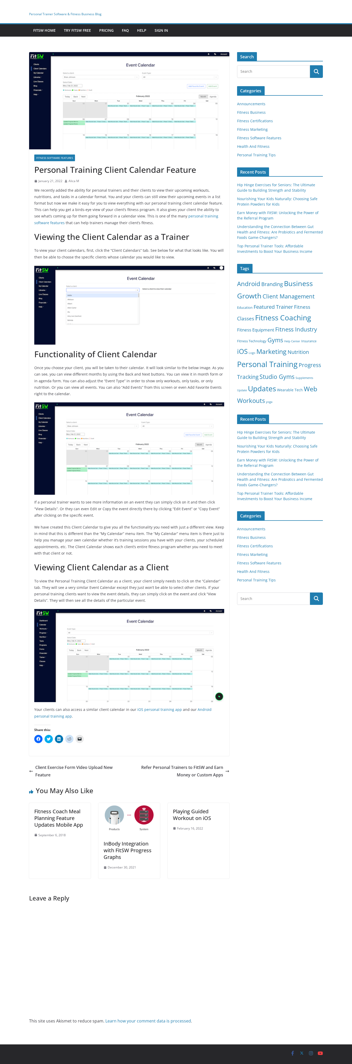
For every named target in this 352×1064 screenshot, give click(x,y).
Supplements (304, 378)
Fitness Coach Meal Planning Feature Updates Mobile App (58, 818)
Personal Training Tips (256, 154)
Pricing (106, 30)
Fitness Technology (251, 341)
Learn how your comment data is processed (148, 1021)
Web (310, 388)
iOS (242, 351)
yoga (269, 402)
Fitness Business (251, 112)
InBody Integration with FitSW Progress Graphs (128, 850)
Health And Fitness (253, 146)
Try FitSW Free (77, 30)
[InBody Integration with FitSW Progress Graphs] (129, 806)
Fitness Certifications (255, 120)
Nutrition (298, 351)
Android (248, 283)
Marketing (271, 351)
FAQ (125, 30)
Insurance (308, 341)
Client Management (289, 296)
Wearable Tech (290, 389)
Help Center (292, 341)
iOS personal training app (159, 709)
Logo (252, 353)
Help (141, 30)
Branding (272, 284)
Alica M (74, 181)
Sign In (161, 30)
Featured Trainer (273, 306)
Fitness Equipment (255, 330)
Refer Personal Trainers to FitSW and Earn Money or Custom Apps (182, 771)
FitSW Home (44, 30)
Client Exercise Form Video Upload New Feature (74, 771)
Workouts (251, 400)
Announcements (251, 103)
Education (245, 307)
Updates (262, 388)
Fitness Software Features (54, 158)
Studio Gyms (277, 376)
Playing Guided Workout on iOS (192, 815)
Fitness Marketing (252, 129)
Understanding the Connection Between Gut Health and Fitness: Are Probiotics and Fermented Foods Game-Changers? (280, 232)
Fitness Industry (296, 329)
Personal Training (267, 364)
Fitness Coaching (283, 317)
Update (242, 390)
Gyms (275, 340)
